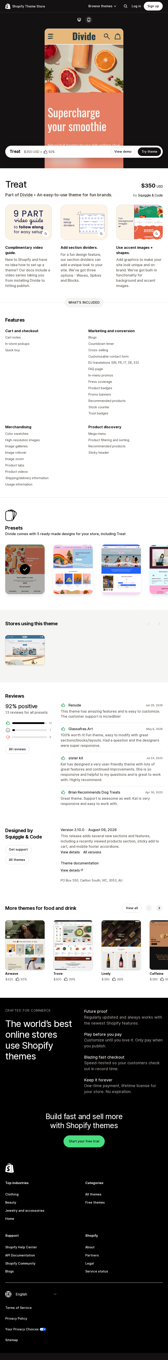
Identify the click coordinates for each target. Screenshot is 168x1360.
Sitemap (11, 1340)
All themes (17, 860)
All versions (92, 852)
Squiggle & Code (150, 195)
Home (9, 1218)
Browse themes (100, 6)
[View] (25, 651)
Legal (89, 1263)
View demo (122, 151)
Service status (96, 1271)
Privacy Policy (16, 1318)
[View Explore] (121, 569)
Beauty (10, 1202)
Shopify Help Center (21, 1247)
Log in (136, 6)
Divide (26, 194)
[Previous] (148, 623)
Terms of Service (18, 1308)
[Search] (125, 6)
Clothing (12, 1194)
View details (70, 852)
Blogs (9, 1271)
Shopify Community (20, 1263)
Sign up (153, 6)
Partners (92, 1255)
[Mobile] (88, 19)
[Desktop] (79, 19)
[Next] (159, 623)
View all (132, 908)
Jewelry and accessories (24, 1210)
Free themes (95, 1202)
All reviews (17, 749)
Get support (18, 849)
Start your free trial (84, 1141)
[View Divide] (73, 569)
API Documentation (20, 1255)
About (89, 1247)
